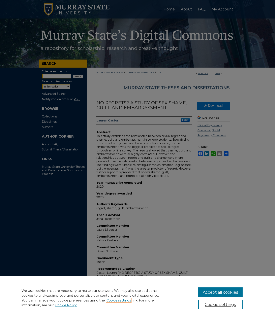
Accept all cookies (220, 292)
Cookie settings (118, 300)
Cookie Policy (66, 305)
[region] (137, 298)
